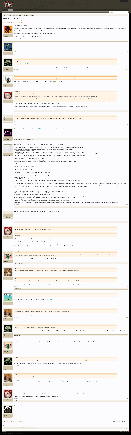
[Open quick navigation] (126, 15)
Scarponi (6, 303)
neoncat (5, 138)
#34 (127, 317)
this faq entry (50, 299)
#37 (127, 365)
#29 (127, 219)
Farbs (5, 215)
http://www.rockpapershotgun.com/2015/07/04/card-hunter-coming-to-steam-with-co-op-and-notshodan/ (44, 128)
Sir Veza (15, 139)
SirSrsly (15, 206)
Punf (5, 154)
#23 (127, 69)
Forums (10, 9)
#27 (127, 137)
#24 (127, 83)
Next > (21, 22)
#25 (127, 108)
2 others (28, 139)
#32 (127, 286)
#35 (127, 333)
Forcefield (25, 405)
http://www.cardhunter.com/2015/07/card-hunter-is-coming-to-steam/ (27, 63)
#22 (127, 51)
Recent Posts (12, 11)
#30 (127, 247)
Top (126, 431)
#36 (127, 349)
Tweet (4, 425)
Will (5, 85)
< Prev (9, 22)
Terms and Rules (120, 433)
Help (121, 431)
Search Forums (5, 11)
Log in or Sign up (124, 1)
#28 (127, 204)
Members (16, 9)
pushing (26, 241)
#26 (127, 124)
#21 (127, 38)
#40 (127, 413)
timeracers (16, 111)
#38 (127, 383)
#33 (127, 301)
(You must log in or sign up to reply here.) (120, 421)
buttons (29, 241)
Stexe (23, 20)
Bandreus (6, 52)
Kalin (5, 277)
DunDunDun (6, 101)
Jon (4, 119)
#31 (127, 261)
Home (6, 9)
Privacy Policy (126, 433)
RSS (128, 431)
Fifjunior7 (6, 415)
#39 (127, 398)
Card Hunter (4, 431)
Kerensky (6, 35)
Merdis (15, 335)
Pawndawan (23, 139)
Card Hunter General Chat (13, 20)
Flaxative (24, 111)
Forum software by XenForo (12, 433)
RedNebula (16, 263)
